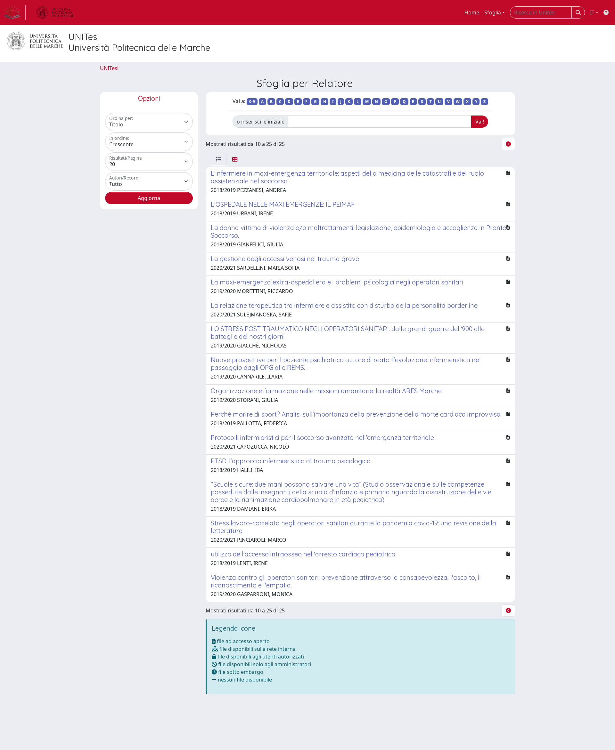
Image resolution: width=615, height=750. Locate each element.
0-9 (252, 101)
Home (471, 12)
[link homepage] (15, 12)
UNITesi (109, 68)
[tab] (219, 159)
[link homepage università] (55, 12)
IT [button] (592, 12)
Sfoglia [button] (492, 12)
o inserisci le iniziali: (260, 121)
